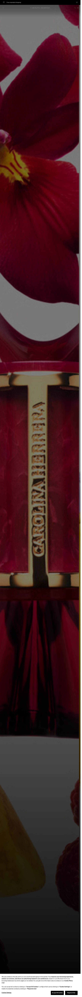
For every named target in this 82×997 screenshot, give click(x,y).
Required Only (71, 993)
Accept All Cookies (57, 993)
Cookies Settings (6, 992)
